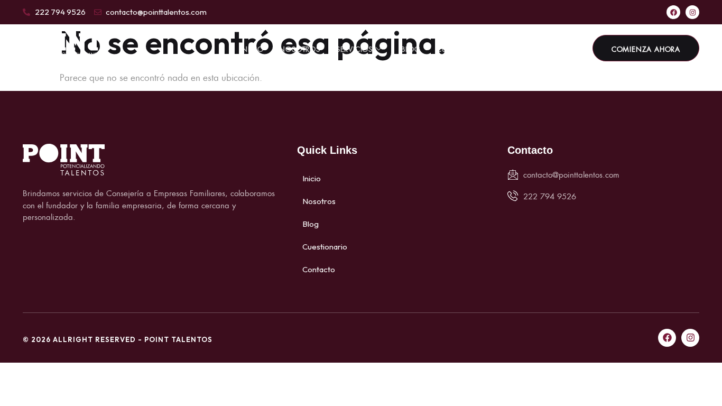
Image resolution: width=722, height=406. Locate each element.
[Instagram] (692, 12)
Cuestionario (464, 48)
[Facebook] (673, 12)
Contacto (527, 48)
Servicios (354, 48)
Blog (411, 48)
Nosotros (299, 48)
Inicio (252, 48)
